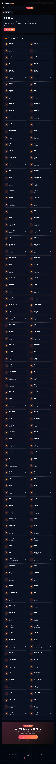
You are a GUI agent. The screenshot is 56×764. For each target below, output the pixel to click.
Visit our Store (9, 29)
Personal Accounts (44, 3)
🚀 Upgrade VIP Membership (27, 737)
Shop (52, 3)
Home (29, 3)
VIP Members (35, 3)
